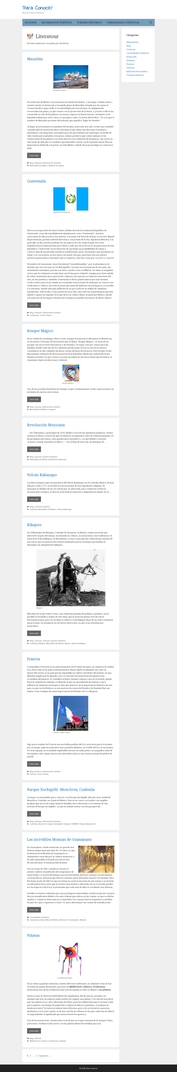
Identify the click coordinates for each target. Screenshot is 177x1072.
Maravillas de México (39, 165)
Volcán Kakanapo (42, 474)
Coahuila (33, 509)
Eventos (130, 64)
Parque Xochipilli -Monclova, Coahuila (61, 789)
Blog (31, 163)
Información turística (56, 22)
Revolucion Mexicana (57, 459)
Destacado (131, 56)
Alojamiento (132, 42)
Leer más (34, 155)
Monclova (42, 824)
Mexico (68, 643)
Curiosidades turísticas (123, 22)
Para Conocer (37, 8)
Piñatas (33, 935)
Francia (33, 658)
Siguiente (45, 1055)
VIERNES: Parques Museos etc (83, 824)
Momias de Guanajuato (69, 920)
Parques (52, 409)
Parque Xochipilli (54, 824)
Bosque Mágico (40, 330)
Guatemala (36, 181)
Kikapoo (34, 524)
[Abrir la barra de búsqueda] (151, 22)
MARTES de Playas (56, 165)
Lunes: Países (45, 315)
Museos (83, 920)
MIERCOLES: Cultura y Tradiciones (44, 1041)
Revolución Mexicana (46, 424)
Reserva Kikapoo (79, 643)
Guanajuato (35, 920)
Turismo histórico (89, 22)
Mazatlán (35, 58)
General (37, 407)
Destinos (31, 22)
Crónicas (38, 507)
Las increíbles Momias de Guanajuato (59, 839)
